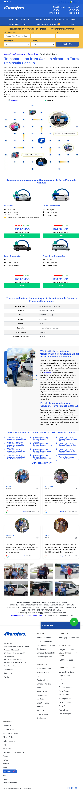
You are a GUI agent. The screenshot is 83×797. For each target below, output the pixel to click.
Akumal (39, 688)
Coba (61, 683)
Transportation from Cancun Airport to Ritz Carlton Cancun (67, 444)
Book (22, 236)
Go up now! (47, 625)
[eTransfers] (15, 634)
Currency (34, 41)
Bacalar (40, 707)
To (57, 32)
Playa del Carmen (43, 672)
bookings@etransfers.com (69, 638)
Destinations (41, 718)
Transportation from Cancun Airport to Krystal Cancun (42, 444)
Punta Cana (63, 706)
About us (6, 768)
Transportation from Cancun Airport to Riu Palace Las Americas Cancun (41, 438)
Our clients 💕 (9, 771)
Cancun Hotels (33, 54)
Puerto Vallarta (42, 680)
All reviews (7, 748)
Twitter (6, 677)
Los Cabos (41, 699)
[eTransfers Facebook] (5, 2)
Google (23, 511)
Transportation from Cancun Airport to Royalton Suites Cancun (42, 456)
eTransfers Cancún (44, 669)
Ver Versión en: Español (68, 2)
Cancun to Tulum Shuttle (18, 24)
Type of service (10, 32)
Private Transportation (45, 638)
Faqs (4, 745)
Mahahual (62, 679)
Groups (5, 756)
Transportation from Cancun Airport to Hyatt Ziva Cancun (16, 450)
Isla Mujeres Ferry (66, 698)
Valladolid (40, 710)
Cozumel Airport (65, 714)
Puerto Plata (63, 710)
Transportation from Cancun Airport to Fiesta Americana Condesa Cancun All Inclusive (16, 438)
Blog (72, 24)
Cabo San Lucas (43, 703)
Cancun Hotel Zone (44, 684)
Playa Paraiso (64, 691)
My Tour (6, 760)
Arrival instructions (10, 783)
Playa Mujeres (64, 676)
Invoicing (6, 779)
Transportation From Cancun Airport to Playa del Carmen (55, 19)
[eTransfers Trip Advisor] (11, 2)
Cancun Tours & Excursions (47, 24)
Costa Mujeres (42, 714)
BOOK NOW (67, 44)
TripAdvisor (8, 669)
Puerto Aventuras (65, 687)
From (33, 32)
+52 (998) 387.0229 (74, 11)
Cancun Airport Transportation (18, 19)
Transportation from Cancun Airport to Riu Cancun (67, 450)
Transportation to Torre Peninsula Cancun (26, 615)
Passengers (8, 41)
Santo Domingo (65, 702)
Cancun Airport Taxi (44, 657)
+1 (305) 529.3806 (54, 11)
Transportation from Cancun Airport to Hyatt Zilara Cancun (68, 438)
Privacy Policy (8, 737)
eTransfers (48, 373)
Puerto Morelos (42, 695)
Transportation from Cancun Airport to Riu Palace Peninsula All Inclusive (15, 444)
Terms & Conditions (10, 733)
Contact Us (7, 726)
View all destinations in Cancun (67, 458)
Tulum (39, 676)
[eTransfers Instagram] (8, 2)
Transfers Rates (9, 729)
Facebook (8, 673)
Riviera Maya (42, 691)
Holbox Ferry (64, 695)
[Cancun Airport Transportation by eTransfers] (23, 10)
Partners (6, 764)
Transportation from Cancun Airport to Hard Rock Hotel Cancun (16, 456)
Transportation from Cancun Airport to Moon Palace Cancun (42, 450)
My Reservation (9, 741)
